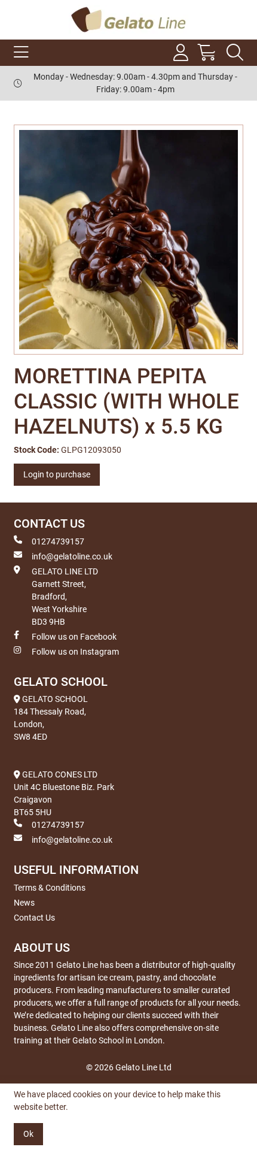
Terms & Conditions (49, 887)
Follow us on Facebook (74, 636)
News (24, 902)
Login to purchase (56, 474)
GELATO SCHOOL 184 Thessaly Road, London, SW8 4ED (51, 718)
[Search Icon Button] (235, 53)
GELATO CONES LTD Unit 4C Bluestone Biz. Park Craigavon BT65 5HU (64, 793)
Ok (28, 1134)
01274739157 (58, 541)
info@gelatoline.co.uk (72, 556)
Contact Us (34, 917)
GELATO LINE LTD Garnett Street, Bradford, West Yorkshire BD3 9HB (65, 597)
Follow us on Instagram (75, 651)
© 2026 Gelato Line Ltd (129, 1067)
